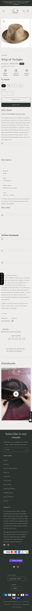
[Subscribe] (26, 450)
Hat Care (6, 464)
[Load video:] (16, 394)
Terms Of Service (8, 497)
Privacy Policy (7, 480)
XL (20, 85)
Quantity (3, 89)
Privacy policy (7, 604)
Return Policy (7, 484)
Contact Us (7, 476)
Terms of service (17, 604)
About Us (6, 472)
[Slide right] (20, 51)
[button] (4, 11)
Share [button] (5, 313)
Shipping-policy (8, 492)
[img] (5, 321)
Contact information (16, 607)
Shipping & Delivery (9, 488)
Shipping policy (26, 604)
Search (6, 460)
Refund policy (25, 601)
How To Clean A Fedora (10, 468)
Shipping (3, 66)
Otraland (9, 601)
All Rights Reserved (16, 601)
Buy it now (16, 105)
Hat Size (6, 501)
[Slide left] (12, 51)
